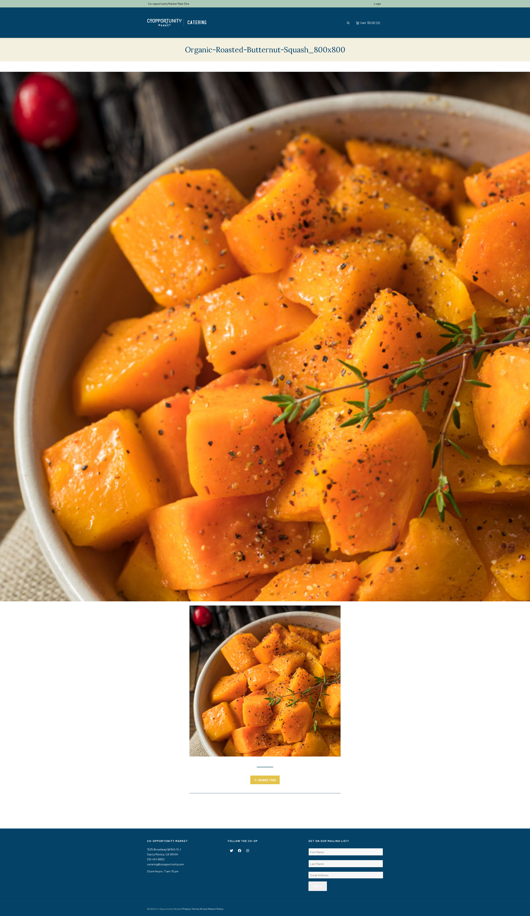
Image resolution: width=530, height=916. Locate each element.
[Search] (348, 22)
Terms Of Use (199, 908)
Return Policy (215, 908)
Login (377, 3)
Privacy (186, 908)
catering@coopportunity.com (165, 864)
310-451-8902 (156, 859)
